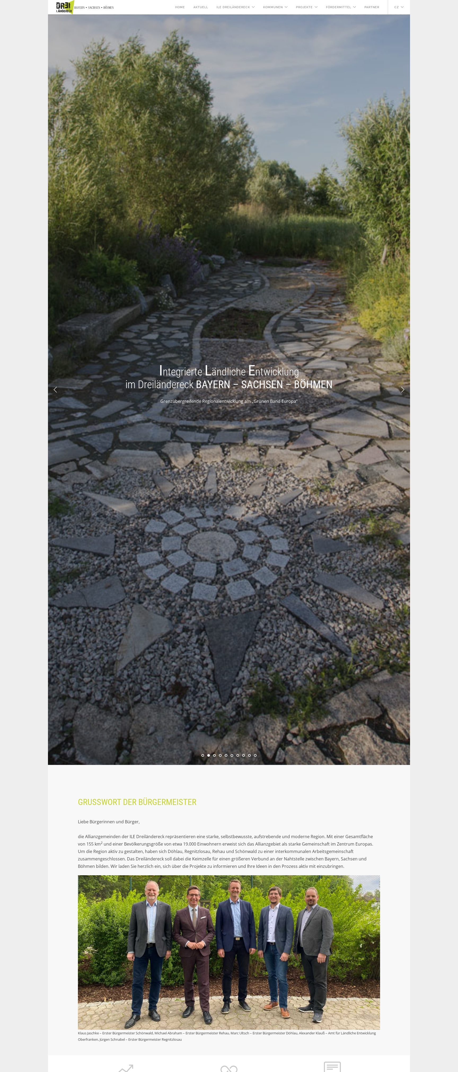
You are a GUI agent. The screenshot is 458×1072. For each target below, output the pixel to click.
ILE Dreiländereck (233, 7)
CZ (396, 7)
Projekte (304, 7)
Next (402, 390)
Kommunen (273, 7)
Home (180, 7)
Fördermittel (338, 7)
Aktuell (200, 7)
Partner (371, 7)
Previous (55, 390)
